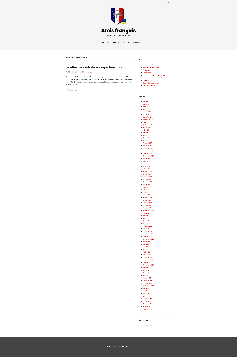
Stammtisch (136, 42)
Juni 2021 (146, 247)
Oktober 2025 (147, 122)
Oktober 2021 (147, 236)
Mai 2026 (146, 104)
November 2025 (148, 120)
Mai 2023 (146, 190)
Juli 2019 (146, 288)
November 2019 (148, 283)
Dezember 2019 (148, 281)
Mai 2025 (146, 135)
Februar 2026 (147, 112)
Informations (72, 90)
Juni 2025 (146, 133)
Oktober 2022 (147, 208)
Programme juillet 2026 (120, 42)
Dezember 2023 (148, 177)
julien (90, 72)
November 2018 (148, 306)
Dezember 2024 (148, 148)
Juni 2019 (146, 291)
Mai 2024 (146, 164)
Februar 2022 (147, 226)
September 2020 (148, 265)
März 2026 (146, 109)
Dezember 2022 (148, 203)
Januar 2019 (147, 301)
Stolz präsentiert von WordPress (118, 347)
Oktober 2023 (147, 182)
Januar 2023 (147, 200)
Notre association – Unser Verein (154, 75)
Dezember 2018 (148, 304)
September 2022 (148, 210)
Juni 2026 (146, 101)
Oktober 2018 (147, 309)
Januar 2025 (147, 146)
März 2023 (146, 195)
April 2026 (146, 107)
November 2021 (148, 234)
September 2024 (148, 156)
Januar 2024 (147, 174)
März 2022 (146, 223)
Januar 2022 (147, 229)
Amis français (118, 30)
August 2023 (147, 184)
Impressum (146, 80)
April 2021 (146, 252)
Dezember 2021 (148, 231)
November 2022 (148, 205)
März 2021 (146, 255)
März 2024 (146, 169)
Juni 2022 (146, 216)
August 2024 (147, 159)
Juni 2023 (146, 187)
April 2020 (146, 273)
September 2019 (148, 286)
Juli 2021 (146, 244)
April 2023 (146, 192)
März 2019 (146, 296)
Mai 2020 (146, 270)
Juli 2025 (146, 130)
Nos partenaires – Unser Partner (153, 78)
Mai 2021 (146, 249)
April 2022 (146, 221)
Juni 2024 (146, 161)
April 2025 (146, 138)
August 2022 (147, 213)
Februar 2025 (147, 143)
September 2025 (148, 125)
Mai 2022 (146, 218)
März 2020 (146, 275)
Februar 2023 (147, 197)
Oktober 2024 (147, 153)
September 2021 (148, 239)
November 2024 (148, 151)
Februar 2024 (147, 171)
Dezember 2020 (148, 257)
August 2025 (147, 127)
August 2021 (147, 242)
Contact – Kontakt (149, 86)
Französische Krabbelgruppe (152, 65)
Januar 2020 (147, 278)
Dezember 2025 (148, 117)
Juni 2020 (146, 268)
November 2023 (148, 179)
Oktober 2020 (147, 262)
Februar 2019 (147, 299)
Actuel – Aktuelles (102, 42)
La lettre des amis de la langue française (94, 67)
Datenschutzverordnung (151, 83)
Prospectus (146, 70)
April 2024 (146, 166)
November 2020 (148, 260)
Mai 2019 (146, 293)
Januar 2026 (147, 114)
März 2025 (146, 140)
